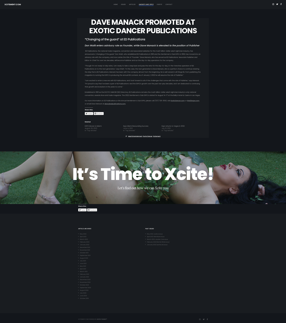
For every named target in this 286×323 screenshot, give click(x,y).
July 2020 (83, 293)
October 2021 (84, 253)
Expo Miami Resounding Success (135, 126)
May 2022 (83, 234)
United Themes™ (102, 319)
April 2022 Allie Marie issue (155, 237)
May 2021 (83, 266)
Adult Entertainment (135, 136)
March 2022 (84, 239)
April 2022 (83, 237)
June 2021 (83, 263)
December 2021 (85, 247)
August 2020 (84, 290)
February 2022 (84, 242)
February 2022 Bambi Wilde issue (158, 242)
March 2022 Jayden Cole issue (157, 239)
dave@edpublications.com (115, 104)
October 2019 (84, 298)
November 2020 (85, 282)
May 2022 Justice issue (155, 234)
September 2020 (85, 288)
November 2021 (85, 250)
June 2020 (83, 296)
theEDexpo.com (193, 101)
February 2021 (84, 274)
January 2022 (84, 245)
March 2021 (83, 271)
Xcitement (157, 136)
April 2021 (83, 269)
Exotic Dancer (147, 136)
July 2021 (83, 261)
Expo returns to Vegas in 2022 (173, 126)
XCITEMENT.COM (12, 4)
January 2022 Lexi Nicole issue (157, 245)
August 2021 (84, 258)
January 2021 (84, 277)
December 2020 (85, 279)
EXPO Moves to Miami (93, 126)
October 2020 (84, 285)
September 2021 (85, 255)
